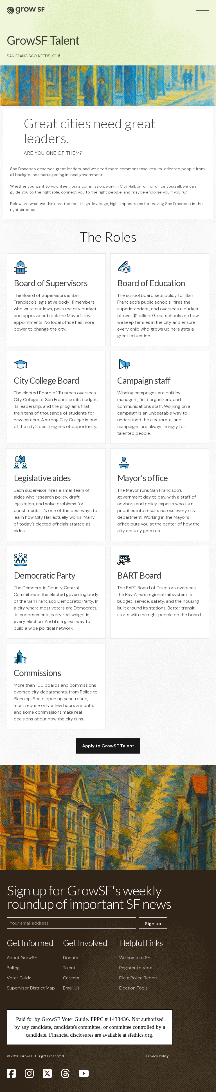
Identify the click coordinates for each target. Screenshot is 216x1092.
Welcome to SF (134, 958)
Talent (69, 968)
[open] (202, 10)
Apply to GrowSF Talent (108, 746)
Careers (71, 978)
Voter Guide (19, 978)
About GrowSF (22, 958)
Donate (70, 958)
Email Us (71, 988)
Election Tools (133, 988)
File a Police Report (138, 978)
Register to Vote (135, 968)
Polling (13, 968)
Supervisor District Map (31, 988)
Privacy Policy (157, 1056)
